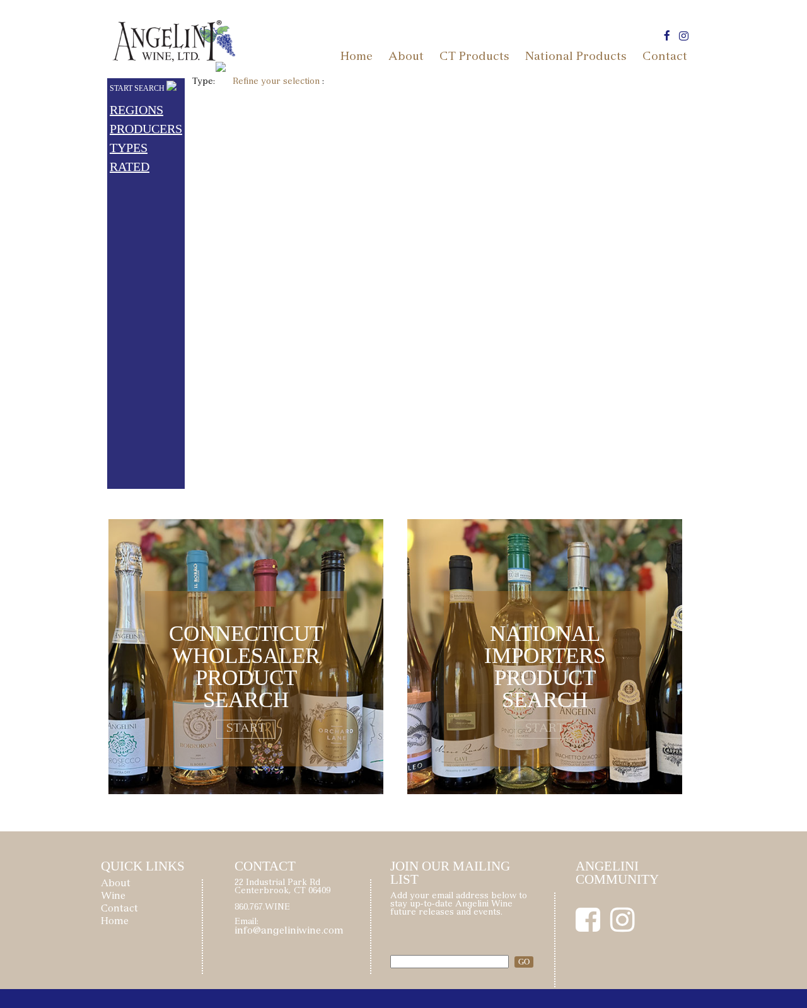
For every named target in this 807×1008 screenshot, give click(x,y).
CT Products (474, 57)
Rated (129, 166)
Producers (146, 129)
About (406, 57)
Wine (113, 896)
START (245, 729)
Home (356, 57)
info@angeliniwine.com (289, 931)
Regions (136, 110)
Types (129, 148)
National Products (576, 57)
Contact (664, 57)
